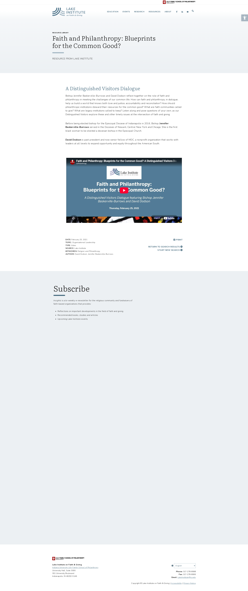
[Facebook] (176, 11)
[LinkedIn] (182, 11)
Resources (154, 11)
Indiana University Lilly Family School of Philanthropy (75, 567)
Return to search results (164, 246)
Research (139, 11)
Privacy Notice (189, 583)
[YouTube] (187, 11)
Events (126, 11)
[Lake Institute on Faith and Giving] (68, 11)
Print (179, 239)
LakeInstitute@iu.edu (187, 577)
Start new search (168, 250)
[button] (244, 17)
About (168, 11)
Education (112, 11)
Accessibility (176, 583)
